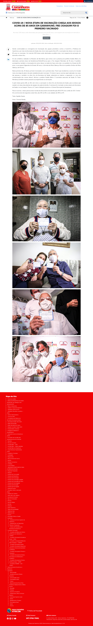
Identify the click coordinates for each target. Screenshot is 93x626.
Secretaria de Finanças (13, 497)
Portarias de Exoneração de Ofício (15, 481)
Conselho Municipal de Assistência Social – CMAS (17, 538)
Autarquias (10, 518)
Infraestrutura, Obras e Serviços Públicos (16, 594)
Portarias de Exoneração (13, 477)
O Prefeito (10, 463)
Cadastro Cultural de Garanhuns (15, 407)
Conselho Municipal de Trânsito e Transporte (17, 552)
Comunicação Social (14, 577)
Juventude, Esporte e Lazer (16, 597)
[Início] (6, 18)
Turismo (9, 514)
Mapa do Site (73, 17)
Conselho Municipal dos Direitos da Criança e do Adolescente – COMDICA (17, 556)
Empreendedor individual (13, 428)
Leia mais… (46, 38)
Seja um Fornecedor (12, 498)
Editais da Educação (12, 423)
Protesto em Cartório (12, 493)
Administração (13, 572)
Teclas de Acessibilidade (13, 509)
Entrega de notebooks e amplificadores (13, 431)
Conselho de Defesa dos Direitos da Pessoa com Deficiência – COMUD (17, 534)
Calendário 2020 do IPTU (13, 409)
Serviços (9, 500)
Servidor (9, 504)
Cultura (11, 581)
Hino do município (12, 442)
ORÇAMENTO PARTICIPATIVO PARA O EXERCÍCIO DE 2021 (15, 468)
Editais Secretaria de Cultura (14, 425)
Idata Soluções (54, 623)
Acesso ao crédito (12, 399)
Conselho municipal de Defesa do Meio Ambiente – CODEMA (17, 541)
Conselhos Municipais (13, 530)
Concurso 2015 (11, 416)
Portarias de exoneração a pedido (15, 479)
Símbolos (10, 505)
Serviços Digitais (11, 502)
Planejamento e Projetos (15, 600)
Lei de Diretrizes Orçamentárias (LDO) (14, 450)
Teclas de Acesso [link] (23, 1)
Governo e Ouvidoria (15, 591)
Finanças (12, 590)
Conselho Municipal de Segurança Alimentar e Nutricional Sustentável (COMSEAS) (17, 548)
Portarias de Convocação (13, 474)
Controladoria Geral (14, 579)
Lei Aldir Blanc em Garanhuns (14, 448)
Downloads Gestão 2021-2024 (15, 421)
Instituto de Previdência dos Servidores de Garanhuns (16, 527)
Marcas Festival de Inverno (14, 458)
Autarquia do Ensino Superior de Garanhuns (17, 520)
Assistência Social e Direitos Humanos (15, 575)
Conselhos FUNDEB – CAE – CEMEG (16, 564)
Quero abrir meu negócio (13, 495)
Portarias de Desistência (13, 476)
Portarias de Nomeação (13, 484)
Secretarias (10, 570)
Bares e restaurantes (12, 406)
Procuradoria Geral (14, 602)
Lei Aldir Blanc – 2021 (13, 444)
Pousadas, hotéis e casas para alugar (14, 491)
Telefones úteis (11, 512)
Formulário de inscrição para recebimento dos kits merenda (14, 438)
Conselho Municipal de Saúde (17, 544)
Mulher (11, 598)
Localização (10, 455)
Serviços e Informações (16, 13)
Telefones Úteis (11, 511)
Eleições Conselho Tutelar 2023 (15, 427)
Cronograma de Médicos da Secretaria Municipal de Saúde (14, 419)
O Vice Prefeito (81, 17)
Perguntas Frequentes (13, 470)
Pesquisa (10, 472)
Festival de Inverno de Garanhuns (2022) (15, 435)
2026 (40, 623)
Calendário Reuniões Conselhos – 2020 (15, 412)
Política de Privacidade (35, 611)
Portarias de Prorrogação (13, 486)
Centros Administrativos (13, 414)
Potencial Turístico (12, 488)
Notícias (12, 17)
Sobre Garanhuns (11, 507)
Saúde (11, 604)
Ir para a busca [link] (9, 1)
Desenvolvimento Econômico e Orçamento (14, 568)
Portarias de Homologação (14, 483)
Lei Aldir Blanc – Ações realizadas (15, 446)
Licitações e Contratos (13, 453)
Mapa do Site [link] (36, 1)
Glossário (10, 441)
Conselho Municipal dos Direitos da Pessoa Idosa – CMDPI (17, 561)
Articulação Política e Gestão (14, 516)
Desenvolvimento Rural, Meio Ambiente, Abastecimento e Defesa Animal (17, 584)
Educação (12, 588)
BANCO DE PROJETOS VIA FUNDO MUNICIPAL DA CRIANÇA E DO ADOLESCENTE (15, 402)
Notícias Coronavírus (12, 462)
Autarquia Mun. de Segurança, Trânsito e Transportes (16, 524)
